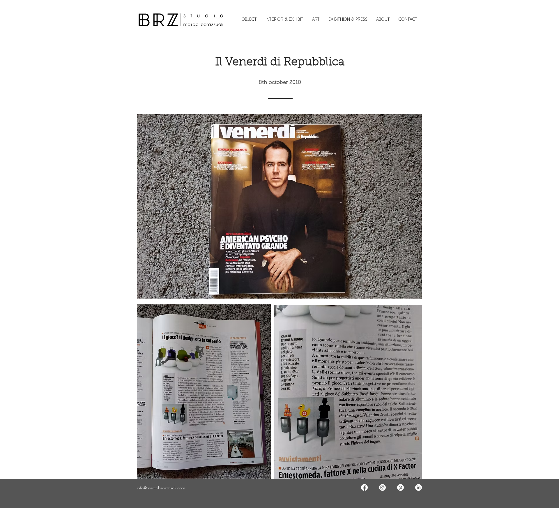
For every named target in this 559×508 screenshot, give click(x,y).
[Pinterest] (400, 487)
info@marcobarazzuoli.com (161, 488)
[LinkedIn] (418, 487)
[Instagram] (382, 487)
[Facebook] (364, 487)
